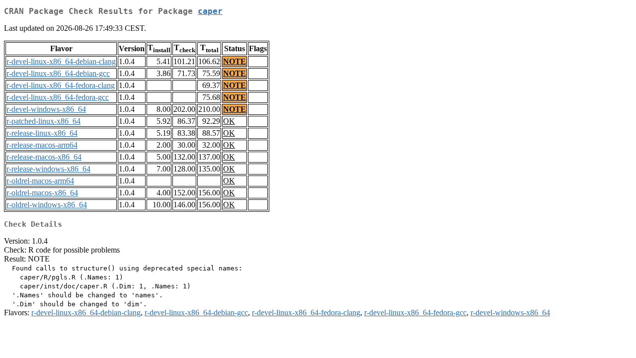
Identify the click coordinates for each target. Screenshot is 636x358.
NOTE (234, 61)
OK (229, 121)
